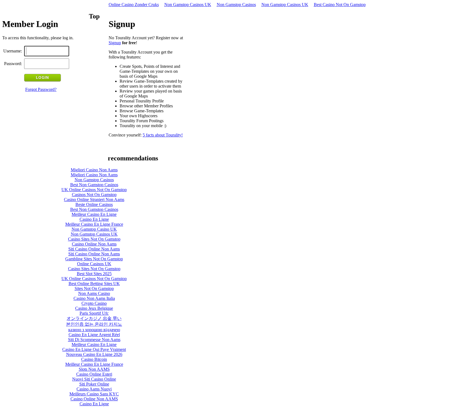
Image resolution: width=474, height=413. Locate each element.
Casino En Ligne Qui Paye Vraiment (94, 349)
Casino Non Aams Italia (94, 298)
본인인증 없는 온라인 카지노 (94, 324)
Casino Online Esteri (94, 374)
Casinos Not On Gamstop (94, 194)
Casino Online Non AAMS (94, 399)
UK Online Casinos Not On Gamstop (94, 189)
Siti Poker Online (94, 384)
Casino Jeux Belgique (94, 308)
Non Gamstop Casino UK (94, 229)
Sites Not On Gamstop (94, 288)
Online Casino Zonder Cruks (134, 4)
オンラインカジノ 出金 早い (94, 318)
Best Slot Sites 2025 (94, 273)
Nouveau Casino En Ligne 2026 (94, 354)
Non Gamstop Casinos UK (187, 4)
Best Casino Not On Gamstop (340, 4)
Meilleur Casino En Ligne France (94, 224)
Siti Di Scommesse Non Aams (94, 339)
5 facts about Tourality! (163, 135)
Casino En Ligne (94, 219)
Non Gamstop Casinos (236, 4)
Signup (115, 42)
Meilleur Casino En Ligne (94, 214)
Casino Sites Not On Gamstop (94, 239)
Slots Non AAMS (94, 369)
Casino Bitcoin (94, 359)
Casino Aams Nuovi (94, 389)
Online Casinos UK (94, 263)
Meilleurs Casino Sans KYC (94, 394)
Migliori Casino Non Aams (94, 170)
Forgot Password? (41, 89)
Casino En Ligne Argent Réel (94, 334)
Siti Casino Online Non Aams (94, 249)
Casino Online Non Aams (94, 244)
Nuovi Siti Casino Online (94, 379)
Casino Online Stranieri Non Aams (94, 199)
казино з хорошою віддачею (94, 329)
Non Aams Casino (94, 293)
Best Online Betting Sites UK (94, 283)
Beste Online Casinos (94, 204)
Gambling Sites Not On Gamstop (94, 258)
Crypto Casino (94, 303)
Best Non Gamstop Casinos (94, 184)
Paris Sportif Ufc (94, 313)
